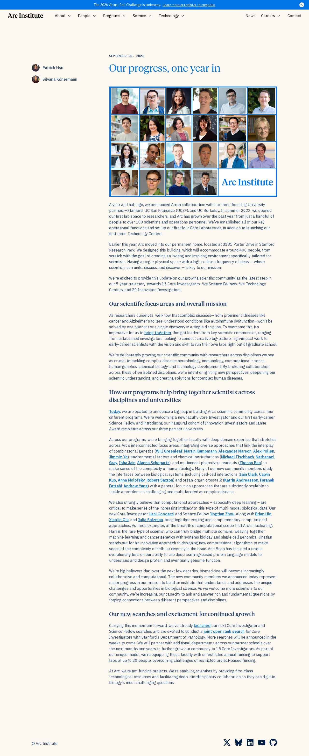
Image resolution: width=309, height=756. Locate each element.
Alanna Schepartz (153, 462)
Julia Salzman (150, 519)
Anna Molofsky (131, 480)
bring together (157, 332)
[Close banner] (301, 4)
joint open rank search (224, 631)
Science (139, 15)
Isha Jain (127, 462)
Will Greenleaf (169, 451)
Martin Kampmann (200, 451)
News (250, 15)
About (60, 15)
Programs (111, 15)
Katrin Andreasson (241, 480)
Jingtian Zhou (222, 513)
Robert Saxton (160, 480)
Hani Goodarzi (161, 513)
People (84, 15)
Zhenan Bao (250, 462)
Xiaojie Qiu (119, 519)
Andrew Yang (136, 485)
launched (202, 625)
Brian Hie (263, 513)
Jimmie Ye (118, 456)
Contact (294, 15)
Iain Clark (248, 474)
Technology (169, 15)
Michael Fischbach (237, 456)
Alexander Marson (235, 451)
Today (114, 411)
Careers (268, 15)
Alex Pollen (263, 451)
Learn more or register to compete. (189, 5)
